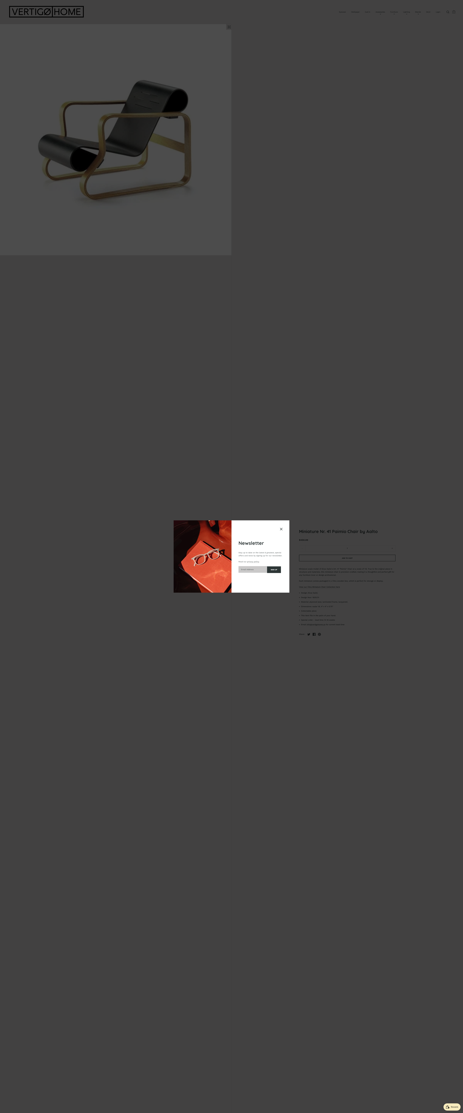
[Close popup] (281, 529)
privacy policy (253, 562)
